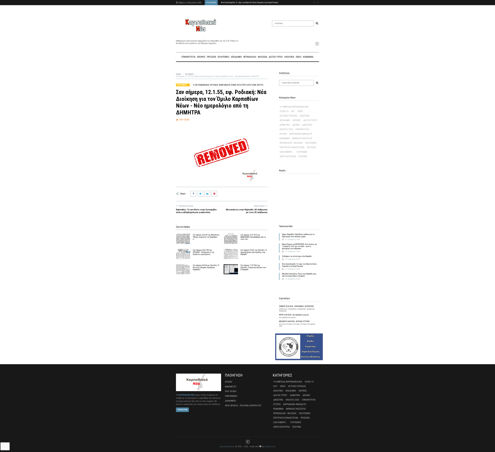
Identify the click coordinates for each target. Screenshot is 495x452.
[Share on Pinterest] (214, 194)
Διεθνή (296, 124)
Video (300, 111)
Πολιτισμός (311, 142)
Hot (293, 111)
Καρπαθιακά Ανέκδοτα (300, 133)
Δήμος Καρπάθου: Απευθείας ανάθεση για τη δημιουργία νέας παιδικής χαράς (298, 235)
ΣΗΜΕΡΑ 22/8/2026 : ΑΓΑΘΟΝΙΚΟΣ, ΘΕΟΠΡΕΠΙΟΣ (296, 306)
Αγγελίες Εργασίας (288, 115)
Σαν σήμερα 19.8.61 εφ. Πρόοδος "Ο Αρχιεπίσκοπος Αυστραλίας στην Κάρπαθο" (254, 252)
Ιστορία (283, 133)
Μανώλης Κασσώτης (302, 138)
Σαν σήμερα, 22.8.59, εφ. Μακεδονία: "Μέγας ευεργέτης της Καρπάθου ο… (206, 237)
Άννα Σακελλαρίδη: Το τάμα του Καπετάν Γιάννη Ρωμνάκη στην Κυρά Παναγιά (299, 265)
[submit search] (317, 23)
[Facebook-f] (317, 44)
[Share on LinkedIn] (207, 194)
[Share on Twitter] (200, 194)
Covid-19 (284, 111)
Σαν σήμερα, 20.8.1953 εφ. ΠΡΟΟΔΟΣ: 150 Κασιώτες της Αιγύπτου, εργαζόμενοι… (203, 252)
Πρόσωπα (311, 147)
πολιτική (303, 156)
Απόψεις (297, 120)
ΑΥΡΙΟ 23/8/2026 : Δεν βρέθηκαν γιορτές (294, 315)
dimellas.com (269, 446)
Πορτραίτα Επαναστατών (292, 147)
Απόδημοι (285, 120)
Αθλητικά (304, 115)
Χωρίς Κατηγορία (288, 156)
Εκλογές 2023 (286, 129)
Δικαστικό (307, 124)
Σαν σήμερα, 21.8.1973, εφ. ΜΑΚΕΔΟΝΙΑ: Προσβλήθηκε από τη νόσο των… (253, 237)
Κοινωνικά (285, 138)
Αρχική (178, 74)
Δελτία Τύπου (310, 120)
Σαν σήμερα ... (190, 74)
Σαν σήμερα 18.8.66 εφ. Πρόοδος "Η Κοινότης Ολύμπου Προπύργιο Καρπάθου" (206, 267)
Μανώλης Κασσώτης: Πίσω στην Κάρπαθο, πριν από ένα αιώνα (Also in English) (299, 275)
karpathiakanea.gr (227, 446)
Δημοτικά (285, 124)
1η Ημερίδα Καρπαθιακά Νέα (294, 106)
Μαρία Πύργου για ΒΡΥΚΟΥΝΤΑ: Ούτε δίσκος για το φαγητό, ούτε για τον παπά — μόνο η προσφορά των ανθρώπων (299, 246)
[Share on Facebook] (193, 194)
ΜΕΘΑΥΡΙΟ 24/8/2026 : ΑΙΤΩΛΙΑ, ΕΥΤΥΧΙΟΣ (294, 321)
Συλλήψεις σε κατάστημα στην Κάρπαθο (297, 256)
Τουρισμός (301, 151)
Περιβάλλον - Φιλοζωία (291, 142)
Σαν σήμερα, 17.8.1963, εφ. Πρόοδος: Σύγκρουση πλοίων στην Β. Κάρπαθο (253, 267)
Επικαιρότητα (302, 129)
